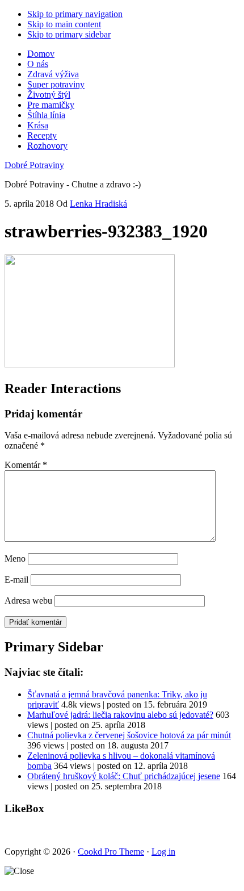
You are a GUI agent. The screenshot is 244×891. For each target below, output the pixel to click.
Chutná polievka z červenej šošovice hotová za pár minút (129, 735)
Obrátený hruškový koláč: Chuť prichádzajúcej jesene (123, 776)
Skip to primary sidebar (69, 34)
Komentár (26, 465)
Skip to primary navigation (75, 14)
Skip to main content (64, 24)
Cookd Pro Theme (111, 851)
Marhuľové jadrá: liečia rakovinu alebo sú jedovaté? (120, 715)
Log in (163, 851)
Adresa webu (28, 600)
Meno (15, 558)
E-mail (16, 579)
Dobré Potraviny (34, 165)
